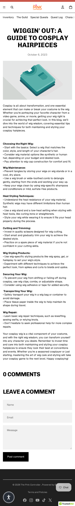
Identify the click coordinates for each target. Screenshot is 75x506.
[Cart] (71, 7)
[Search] (12, 7)
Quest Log (57, 17)
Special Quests (39, 17)
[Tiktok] (44, 500)
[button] (9, 497)
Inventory (8, 17)
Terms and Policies (37, 492)
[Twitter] (50, 500)
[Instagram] (31, 500)
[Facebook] (25, 500)
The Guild (22, 17)
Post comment (15, 456)
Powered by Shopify (52, 484)
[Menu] (4, 7)
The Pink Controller (31, 484)
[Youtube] (37, 500)
